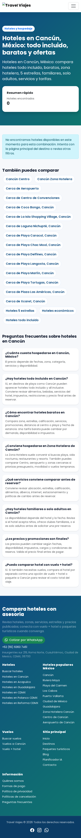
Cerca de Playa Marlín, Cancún (30, 273)
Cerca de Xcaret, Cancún (25, 301)
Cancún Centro (18, 179)
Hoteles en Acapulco (16, 682)
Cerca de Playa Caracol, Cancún (31, 235)
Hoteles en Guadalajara (18, 687)
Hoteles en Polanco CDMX (19, 698)
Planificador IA (52, 759)
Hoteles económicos (58, 311)
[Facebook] (32, 830)
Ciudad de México (55, 701)
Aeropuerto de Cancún (58, 722)
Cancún (48, 675)
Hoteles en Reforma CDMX (20, 703)
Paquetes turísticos (56, 749)
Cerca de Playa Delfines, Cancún (31, 254)
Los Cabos (50, 691)
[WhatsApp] (46, 830)
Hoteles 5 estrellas (20, 311)
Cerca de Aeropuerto (22, 188)
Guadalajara (51, 706)
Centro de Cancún (55, 717)
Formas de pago (13, 786)
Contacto (50, 765)
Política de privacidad (17, 791)
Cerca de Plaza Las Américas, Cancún (35, 292)
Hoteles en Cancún (15, 677)
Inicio (46, 738)
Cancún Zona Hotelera (54, 179)
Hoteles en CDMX (14, 692)
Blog (46, 754)
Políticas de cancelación (19, 797)
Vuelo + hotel (11, 749)
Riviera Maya (51, 680)
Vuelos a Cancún (14, 744)
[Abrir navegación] (73, 6)
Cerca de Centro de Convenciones (33, 198)
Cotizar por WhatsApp (25, 640)
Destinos (49, 744)
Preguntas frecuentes (17, 802)
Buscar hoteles (12, 671)
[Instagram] (39, 830)
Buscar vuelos (11, 738)
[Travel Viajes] (17, 6)
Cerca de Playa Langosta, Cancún (32, 264)
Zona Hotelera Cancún (58, 712)
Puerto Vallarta (53, 696)
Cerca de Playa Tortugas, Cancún (32, 282)
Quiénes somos (13, 781)
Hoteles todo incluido (22, 320)
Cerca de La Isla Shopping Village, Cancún (38, 217)
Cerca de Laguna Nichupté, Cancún (33, 226)
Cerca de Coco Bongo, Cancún (30, 207)
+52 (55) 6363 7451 (14, 647)
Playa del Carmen (55, 685)
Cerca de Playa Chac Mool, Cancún (33, 245)
